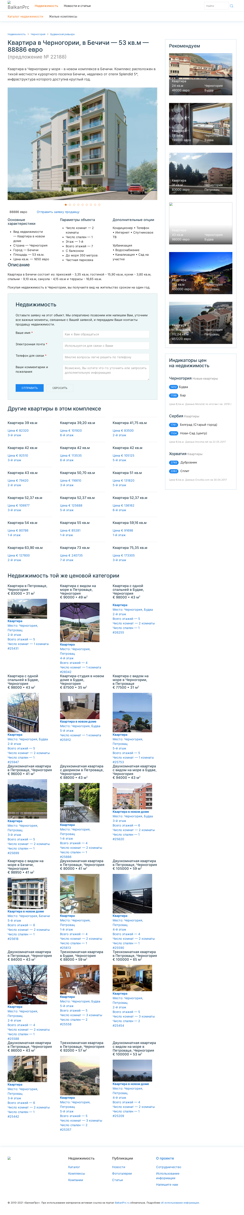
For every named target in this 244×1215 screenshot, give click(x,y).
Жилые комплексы (63, 16)
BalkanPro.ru (122, 1202)
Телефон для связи (31, 355)
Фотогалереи (122, 1173)
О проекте (165, 1158)
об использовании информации (180, 1202)
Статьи (117, 1180)
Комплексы (76, 1173)
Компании (75, 1180)
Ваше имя (24, 333)
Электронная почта (31, 344)
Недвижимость (46, 6)
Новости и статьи (77, 6)
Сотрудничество (168, 1167)
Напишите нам (167, 1184)
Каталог (74, 1167)
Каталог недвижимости (25, 16)
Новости (118, 1167)
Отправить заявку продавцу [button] (57, 212)
